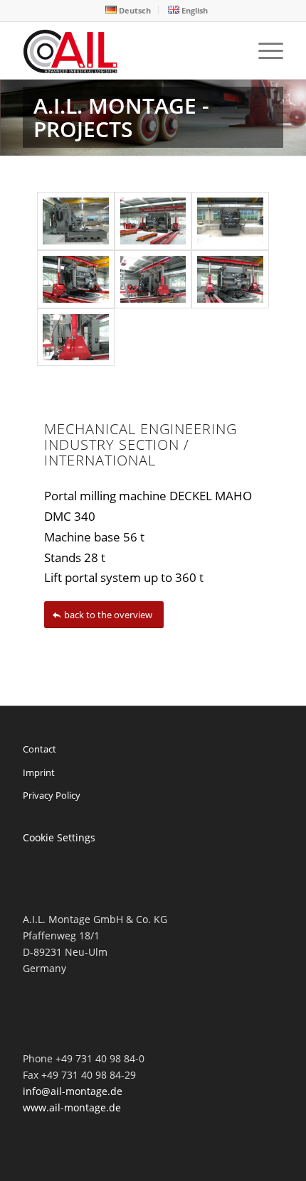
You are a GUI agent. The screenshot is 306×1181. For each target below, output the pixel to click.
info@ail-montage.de (72, 1091)
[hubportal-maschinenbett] (75, 337)
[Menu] (263, 50)
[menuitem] (128, 10)
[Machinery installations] (127, 50)
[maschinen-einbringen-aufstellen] (229, 279)
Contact (39, 749)
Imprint (39, 772)
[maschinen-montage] (229, 221)
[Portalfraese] (75, 221)
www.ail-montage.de (72, 1107)
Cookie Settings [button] (59, 837)
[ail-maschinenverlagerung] (75, 279)
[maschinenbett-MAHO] (153, 221)
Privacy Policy (51, 795)
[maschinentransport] (153, 279)
